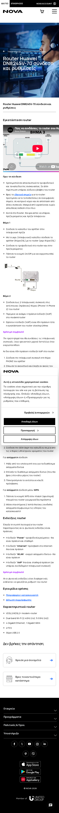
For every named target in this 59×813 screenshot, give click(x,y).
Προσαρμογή (28, 430)
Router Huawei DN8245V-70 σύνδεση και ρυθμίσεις (27, 105)
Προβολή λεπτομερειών (37, 412)
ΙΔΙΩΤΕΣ (4, 3)
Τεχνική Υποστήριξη (34, 51)
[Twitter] (22, 744)
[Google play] (30, 772)
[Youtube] (29, 744)
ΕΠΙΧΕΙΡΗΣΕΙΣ (17, 3)
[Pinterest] (26, 754)
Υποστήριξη (14, 51)
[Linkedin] (45, 744)
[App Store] (30, 764)
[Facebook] (14, 744)
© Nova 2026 (30, 788)
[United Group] (30, 798)
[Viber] (33, 754)
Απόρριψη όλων (29, 439)
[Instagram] (37, 744)
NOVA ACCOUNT (44, 3)
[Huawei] (30, 779)
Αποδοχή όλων (29, 421)
